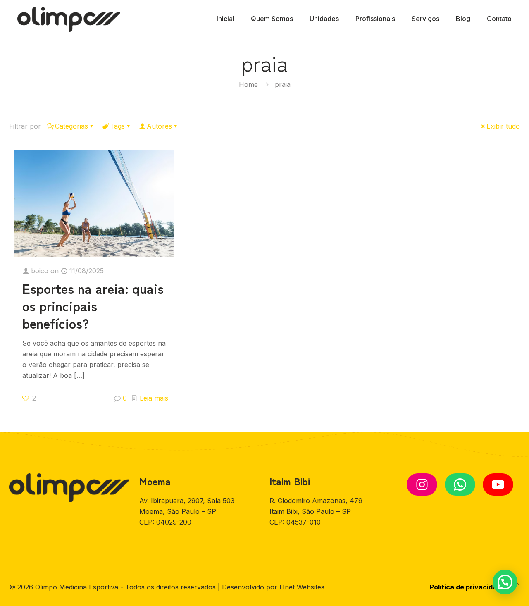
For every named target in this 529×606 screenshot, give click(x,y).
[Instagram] (422, 484)
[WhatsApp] (460, 484)
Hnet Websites (301, 587)
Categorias (71, 126)
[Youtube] (498, 484)
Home (248, 84)
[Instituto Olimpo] (68, 18)
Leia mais (154, 398)
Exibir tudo (503, 126)
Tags (117, 126)
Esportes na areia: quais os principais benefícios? (93, 305)
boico (39, 271)
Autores (159, 126)
